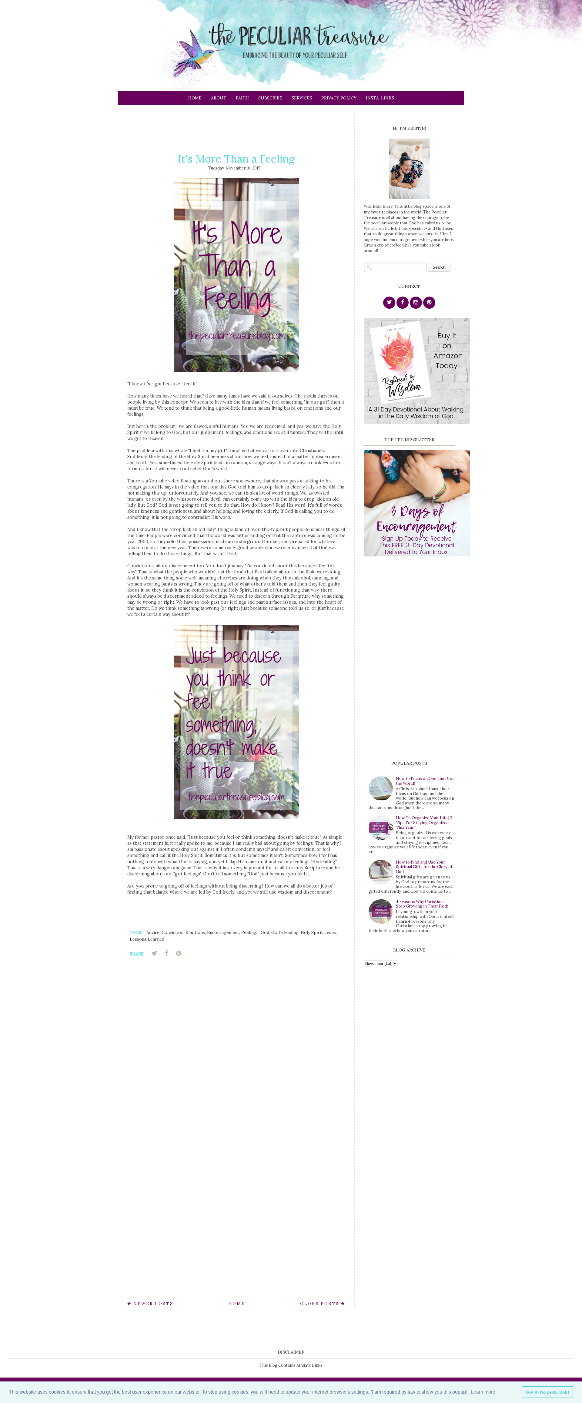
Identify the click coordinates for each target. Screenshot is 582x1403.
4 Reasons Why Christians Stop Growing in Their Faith (422, 904)
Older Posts (320, 1303)
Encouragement (223, 932)
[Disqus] (236, 1048)
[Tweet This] (154, 953)
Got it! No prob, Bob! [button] (547, 1392)
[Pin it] (178, 953)
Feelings (250, 932)
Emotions (195, 932)
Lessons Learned (147, 939)
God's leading (285, 932)
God (265, 932)
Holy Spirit (312, 932)
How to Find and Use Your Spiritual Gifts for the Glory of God (424, 867)
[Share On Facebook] (166, 953)
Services (302, 98)
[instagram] (416, 302)
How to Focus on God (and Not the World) (425, 781)
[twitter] (389, 302)
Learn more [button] (483, 1392)
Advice (152, 932)
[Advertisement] (237, 127)
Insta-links (380, 98)
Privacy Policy (338, 98)
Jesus (330, 932)
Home (195, 98)
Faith (242, 98)
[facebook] (402, 302)
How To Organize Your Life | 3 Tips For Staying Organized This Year (424, 822)
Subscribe (270, 98)
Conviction (172, 932)
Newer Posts (152, 1303)
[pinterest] (429, 302)
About (218, 98)
